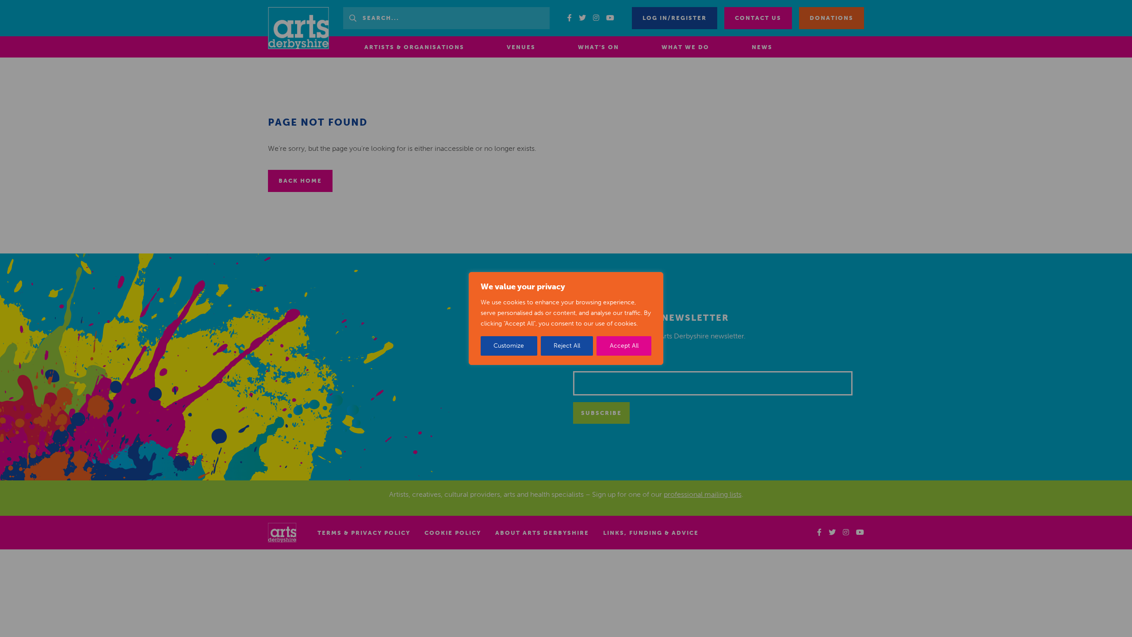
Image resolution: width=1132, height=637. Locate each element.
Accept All (624, 345)
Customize (508, 345)
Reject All (567, 345)
